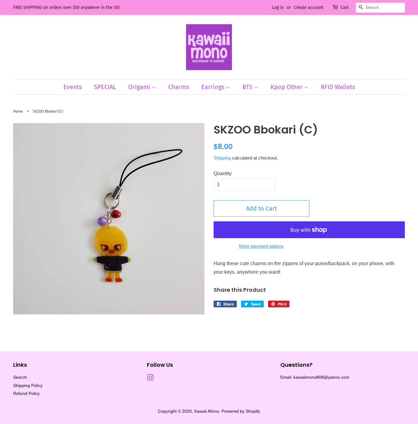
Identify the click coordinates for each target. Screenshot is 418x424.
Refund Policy (26, 393)
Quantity (223, 173)
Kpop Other (287, 87)
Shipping (222, 157)
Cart (345, 7)
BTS (248, 87)
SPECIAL (105, 87)
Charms (178, 87)
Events (72, 87)
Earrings (213, 87)
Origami (140, 87)
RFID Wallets (338, 87)
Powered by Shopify (241, 411)
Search (20, 377)
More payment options (261, 246)
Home (18, 111)
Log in (278, 7)
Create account (308, 7)
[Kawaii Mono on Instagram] (150, 379)
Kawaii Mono (206, 411)
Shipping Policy (28, 385)
